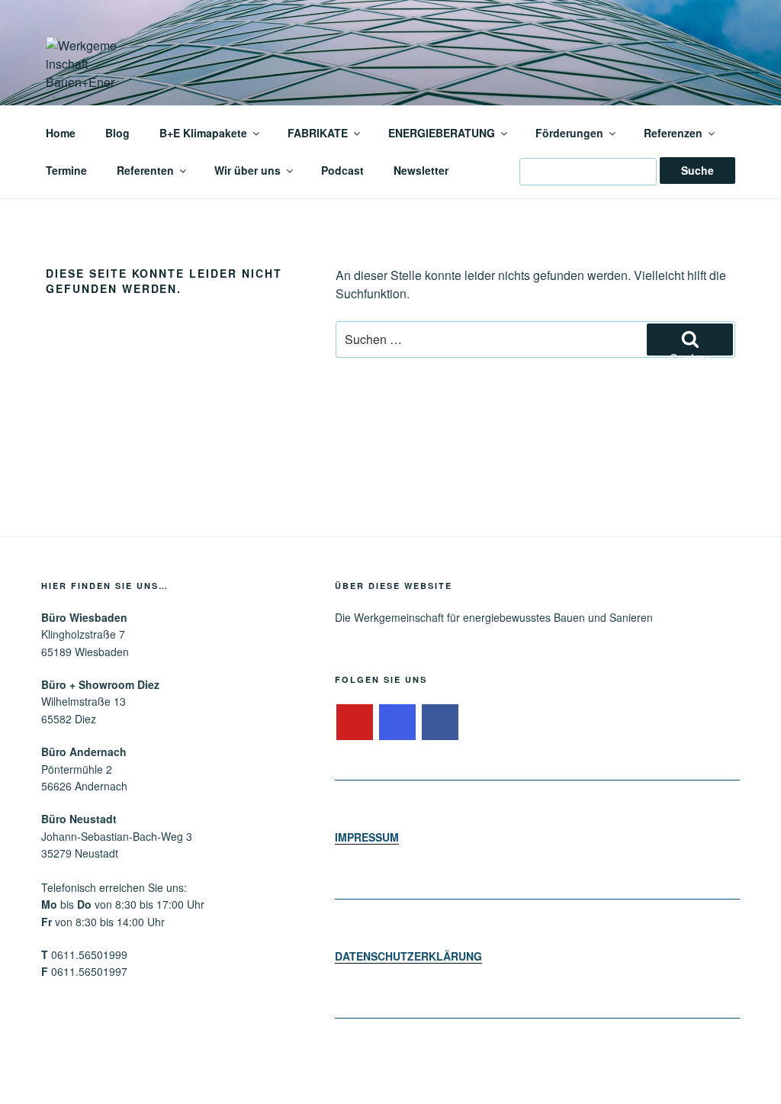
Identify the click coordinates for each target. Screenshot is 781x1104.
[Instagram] (397, 722)
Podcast (342, 170)
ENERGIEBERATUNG (441, 132)
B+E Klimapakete (203, 132)
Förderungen (569, 132)
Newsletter (421, 170)
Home (61, 132)
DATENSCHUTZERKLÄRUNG (408, 956)
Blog (117, 132)
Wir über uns (247, 170)
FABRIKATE (318, 132)
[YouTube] (354, 722)
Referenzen (673, 132)
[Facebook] (440, 722)
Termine (66, 170)
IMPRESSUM (367, 837)
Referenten (145, 170)
